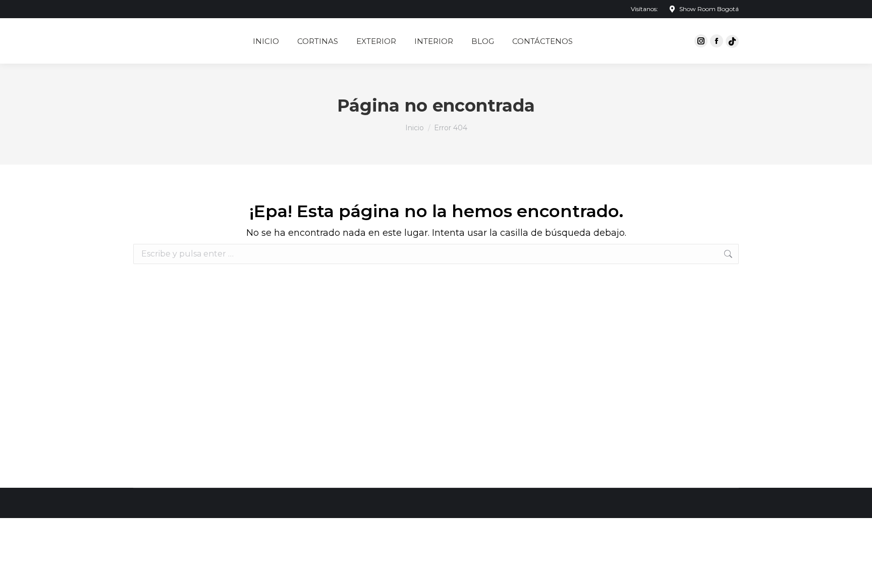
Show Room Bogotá (709, 9)
